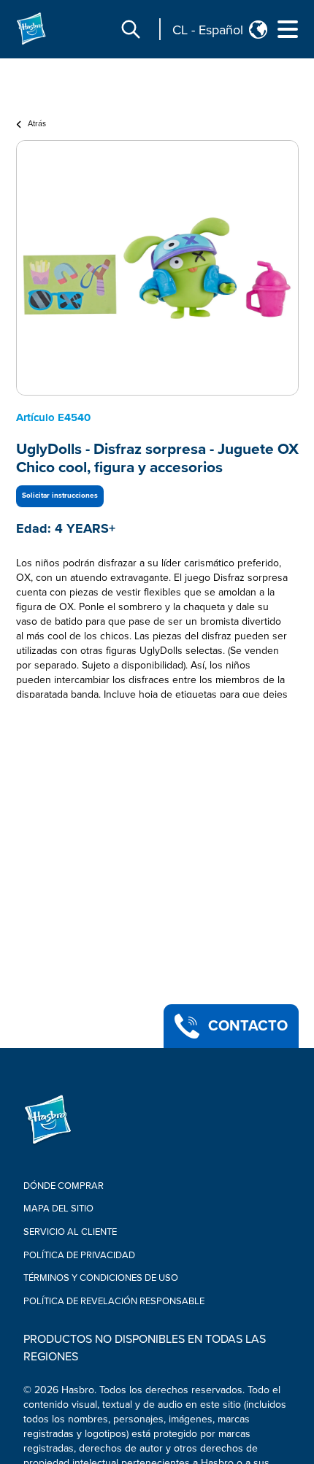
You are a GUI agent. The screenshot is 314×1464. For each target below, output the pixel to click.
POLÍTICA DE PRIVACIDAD (79, 1255)
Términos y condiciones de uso (100, 1278)
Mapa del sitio (58, 1208)
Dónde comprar (63, 1186)
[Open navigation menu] (287, 29)
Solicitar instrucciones (60, 495)
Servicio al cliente (70, 1232)
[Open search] (131, 29)
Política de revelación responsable (113, 1301)
